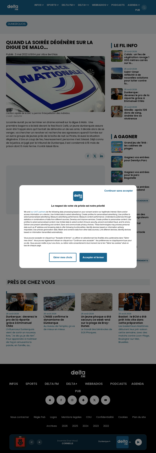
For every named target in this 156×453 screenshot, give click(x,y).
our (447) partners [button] (38, 211)
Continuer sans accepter (118, 190)
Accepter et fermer (93, 257)
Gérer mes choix (62, 257)
